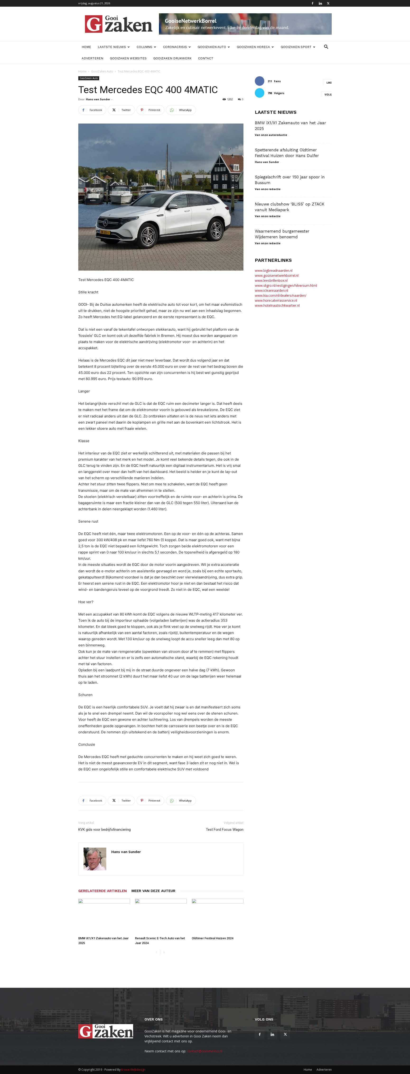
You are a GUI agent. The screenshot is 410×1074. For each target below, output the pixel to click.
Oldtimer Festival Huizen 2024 (212, 938)
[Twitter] (328, 3)
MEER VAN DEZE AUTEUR (153, 891)
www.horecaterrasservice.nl (276, 300)
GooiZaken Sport (296, 47)
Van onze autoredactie (271, 135)
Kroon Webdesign (133, 1070)
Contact (205, 58)
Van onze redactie (267, 189)
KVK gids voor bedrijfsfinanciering (104, 829)
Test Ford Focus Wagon (224, 829)
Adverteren (92, 58)
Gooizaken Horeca (253, 47)
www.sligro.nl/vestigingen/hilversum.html (286, 285)
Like (329, 82)
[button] (326, 47)
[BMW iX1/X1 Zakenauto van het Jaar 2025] (104, 916)
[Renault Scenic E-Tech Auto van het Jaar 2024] (161, 916)
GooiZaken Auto (212, 47)
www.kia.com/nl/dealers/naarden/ (280, 295)
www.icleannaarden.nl (271, 290)
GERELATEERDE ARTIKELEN (102, 891)
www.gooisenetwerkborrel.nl (276, 275)
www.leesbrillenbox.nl (271, 280)
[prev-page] (156, 952)
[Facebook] (312, 3)
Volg (328, 94)
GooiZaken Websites (128, 58)
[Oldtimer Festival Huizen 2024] (217, 916)
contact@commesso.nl (204, 1051)
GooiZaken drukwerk (172, 58)
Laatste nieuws (112, 47)
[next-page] (164, 952)
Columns (144, 47)
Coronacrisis (175, 47)
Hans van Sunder (98, 99)
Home (86, 47)
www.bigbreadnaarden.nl (274, 270)
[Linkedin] (320, 3)
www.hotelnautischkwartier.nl (277, 305)
